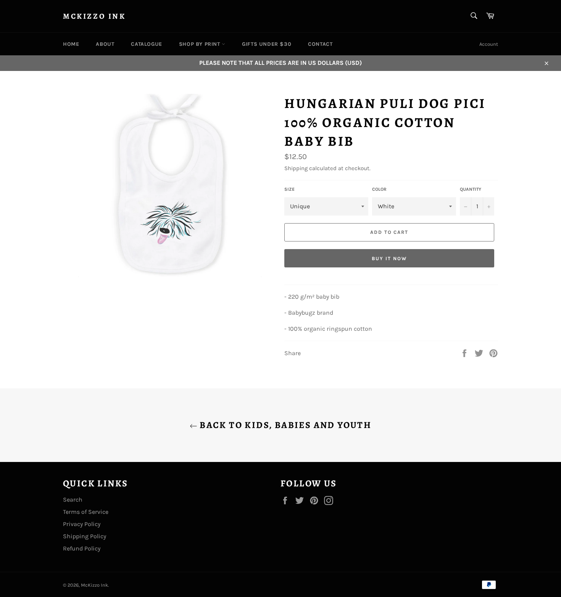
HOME (71, 44)
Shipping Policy (84, 536)
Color (379, 189)
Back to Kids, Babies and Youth (284, 425)
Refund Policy (81, 548)
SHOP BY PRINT (200, 44)
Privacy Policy (81, 524)
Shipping (296, 168)
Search (72, 499)
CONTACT (320, 44)
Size (289, 189)
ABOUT (105, 44)
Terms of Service (85, 511)
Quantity (470, 189)
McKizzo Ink (94, 16)
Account (488, 44)
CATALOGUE (146, 44)
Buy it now (389, 258)
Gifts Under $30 (266, 44)
